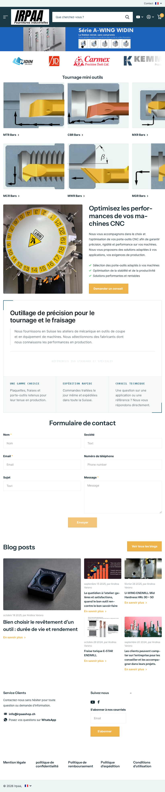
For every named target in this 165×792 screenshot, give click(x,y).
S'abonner (105, 731)
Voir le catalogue (5, 17)
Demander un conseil (108, 288)
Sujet (6, 477)
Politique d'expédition (110, 764)
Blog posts (19, 547)
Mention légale (14, 762)
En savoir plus (13, 637)
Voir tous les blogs (144, 546)
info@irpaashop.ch (22, 714)
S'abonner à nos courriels (108, 709)
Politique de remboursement (80, 764)
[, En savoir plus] (139, 16)
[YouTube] (93, 702)
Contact (148, 3)
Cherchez (127, 17)
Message (91, 477)
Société (89, 434)
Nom (7, 434)
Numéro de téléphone (99, 456)
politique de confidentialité (47, 764)
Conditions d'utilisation (142, 764)
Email (8, 456)
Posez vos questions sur (32, 719)
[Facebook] (99, 702)
